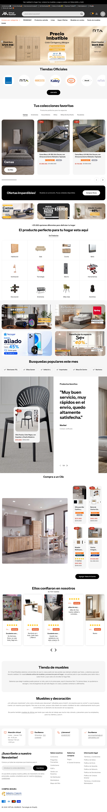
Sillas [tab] (55, 115)
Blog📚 (92, 6)
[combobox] (53, 13)
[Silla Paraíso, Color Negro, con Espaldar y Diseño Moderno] (26, 420)
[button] (47, 62)
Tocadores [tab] (80, 115)
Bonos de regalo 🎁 (8, 8)
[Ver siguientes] (100, 502)
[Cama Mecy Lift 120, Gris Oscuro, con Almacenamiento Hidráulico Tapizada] (53, 136)
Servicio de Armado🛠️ (30, 6)
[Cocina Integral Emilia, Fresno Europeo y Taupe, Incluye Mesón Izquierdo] (91, 542)
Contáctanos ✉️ (6, 6)
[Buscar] (81, 14)
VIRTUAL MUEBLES (14, 807)
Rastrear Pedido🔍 (70, 6)
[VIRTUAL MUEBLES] (18, 211)
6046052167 (65, 735)
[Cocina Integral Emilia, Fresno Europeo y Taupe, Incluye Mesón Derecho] (96, 542)
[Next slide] (105, 41)
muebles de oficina (28, 712)
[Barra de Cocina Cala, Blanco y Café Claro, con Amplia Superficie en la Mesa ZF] (94, 502)
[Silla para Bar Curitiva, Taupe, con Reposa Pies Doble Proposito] (81, 502)
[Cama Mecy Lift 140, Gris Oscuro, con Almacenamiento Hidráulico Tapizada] (89, 136)
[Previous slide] (2, 41)
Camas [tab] (25, 115)
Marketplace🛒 (82, 6)
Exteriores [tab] (34, 115)
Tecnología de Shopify (29, 807)
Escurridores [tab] (45, 115)
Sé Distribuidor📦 (45, 6)
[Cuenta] (96, 14)
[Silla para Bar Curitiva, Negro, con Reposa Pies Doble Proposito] (75, 502)
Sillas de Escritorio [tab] (67, 115)
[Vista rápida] (66, 124)
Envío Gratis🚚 (17, 6)
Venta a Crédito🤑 (57, 6)
